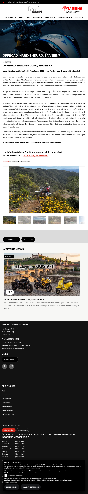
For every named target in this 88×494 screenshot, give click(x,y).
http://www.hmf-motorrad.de (19, 345)
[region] (44, 220)
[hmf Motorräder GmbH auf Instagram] (11, 366)
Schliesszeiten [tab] (23, 430)
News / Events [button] (64, 18)
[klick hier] (6, 161)
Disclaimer (6, 402)
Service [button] (78, 18)
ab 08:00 (37, 2)
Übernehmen (11, 487)
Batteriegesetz (7, 410)
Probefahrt (24, 18)
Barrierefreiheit (7, 406)
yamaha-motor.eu (10, 359)
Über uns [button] (49, 18)
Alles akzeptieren (31, 487)
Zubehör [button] (37, 18)
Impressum (6, 395)
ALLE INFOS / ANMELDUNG (35, 155)
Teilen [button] (30, 239)
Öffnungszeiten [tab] (9, 430)
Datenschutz (6, 399)
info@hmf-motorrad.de (15, 348)
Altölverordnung (8, 414)
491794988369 (15, 342)
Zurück (11, 239)
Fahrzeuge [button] (10, 18)
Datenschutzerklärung (33, 468)
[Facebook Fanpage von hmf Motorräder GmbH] (4, 366)
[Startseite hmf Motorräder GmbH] (72, 9)
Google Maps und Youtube (15, 476)
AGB (3, 391)
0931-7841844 (13, 339)
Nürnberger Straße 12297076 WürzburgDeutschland (10, 331)
